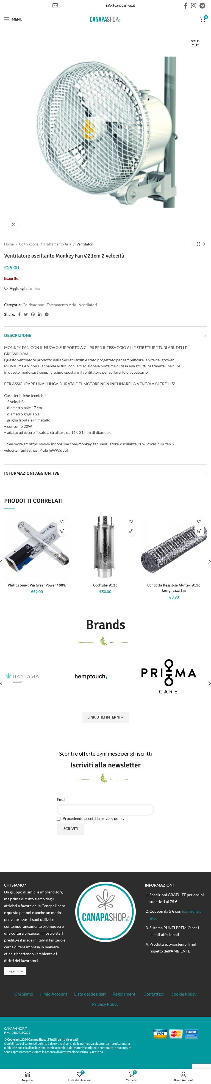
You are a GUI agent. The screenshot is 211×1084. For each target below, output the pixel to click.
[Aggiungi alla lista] (62, 522)
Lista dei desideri (90, 993)
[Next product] (204, 244)
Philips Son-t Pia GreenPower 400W (37, 585)
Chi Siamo (23, 993)
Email (61, 799)
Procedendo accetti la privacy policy (93, 818)
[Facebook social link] (185, 5)
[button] (62, 531)
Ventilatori (85, 244)
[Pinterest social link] (33, 314)
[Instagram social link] (193, 5)
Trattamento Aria (58, 244)
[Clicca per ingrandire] (13, 224)
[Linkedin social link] (40, 314)
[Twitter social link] (25, 314)
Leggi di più (15, 971)
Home (9, 244)
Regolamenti (125, 993)
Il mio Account (53, 993)
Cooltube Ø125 (105, 585)
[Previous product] (193, 244)
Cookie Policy (183, 993)
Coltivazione (29, 244)
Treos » (109, 1051)
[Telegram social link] (202, 5)
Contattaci (153, 993)
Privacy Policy (105, 1004)
